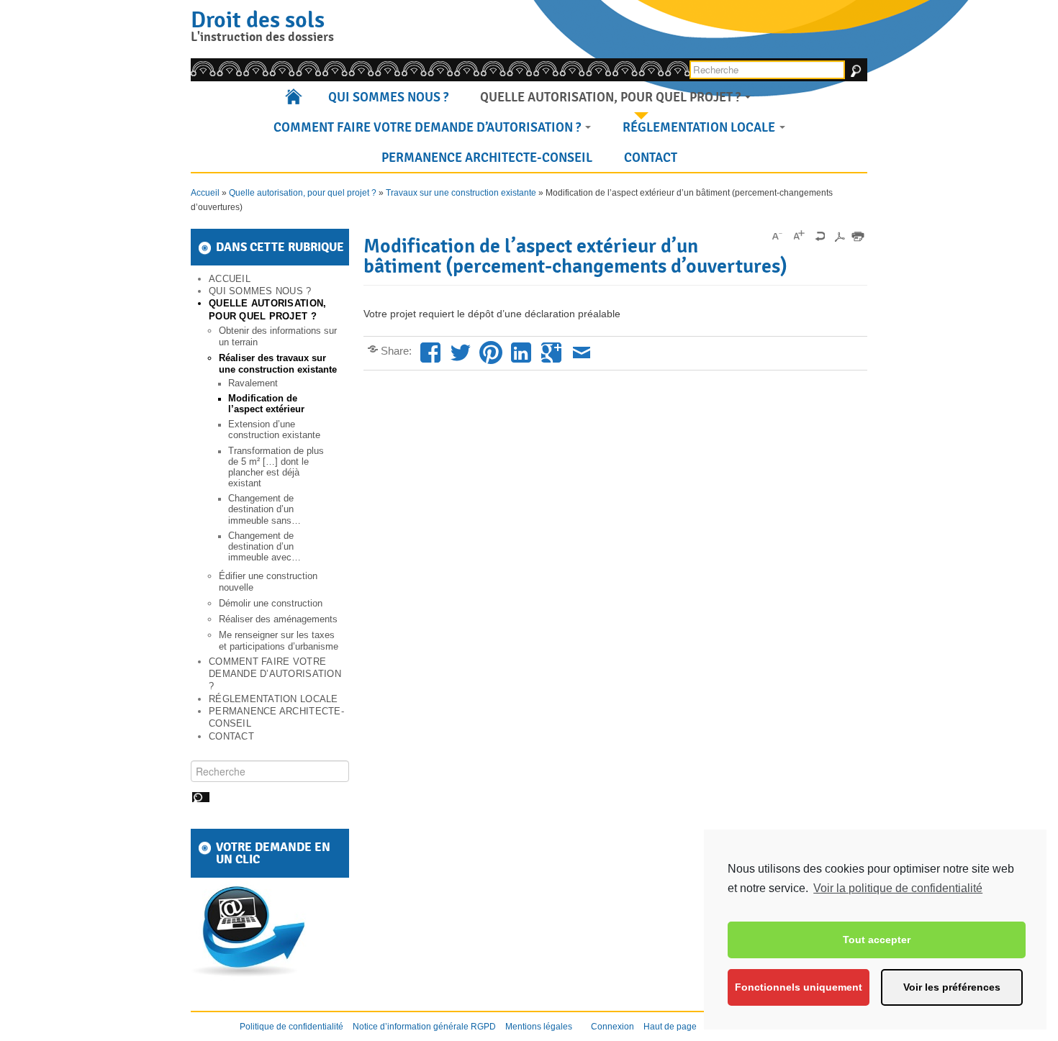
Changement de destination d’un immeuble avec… (264, 547)
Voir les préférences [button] (951, 987)
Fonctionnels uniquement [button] (798, 987)
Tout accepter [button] (876, 939)
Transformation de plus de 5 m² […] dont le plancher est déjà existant (276, 467)
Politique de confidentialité (291, 1027)
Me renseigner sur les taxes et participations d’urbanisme (278, 640)
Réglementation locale (700, 127)
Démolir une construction (270, 603)
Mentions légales (538, 1027)
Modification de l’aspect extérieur (266, 404)
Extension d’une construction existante (274, 429)
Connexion (612, 1027)
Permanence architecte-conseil (486, 157)
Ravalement (253, 383)
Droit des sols (258, 19)
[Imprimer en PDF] (839, 236)
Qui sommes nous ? (388, 97)
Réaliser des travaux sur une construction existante (278, 364)
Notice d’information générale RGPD (424, 1027)
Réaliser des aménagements (278, 619)
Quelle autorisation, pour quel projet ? (611, 97)
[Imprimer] (858, 236)
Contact (650, 157)
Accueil (295, 97)
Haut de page (670, 1027)
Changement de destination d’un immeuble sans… (264, 509)
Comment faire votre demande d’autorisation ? (428, 127)
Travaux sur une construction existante (461, 193)
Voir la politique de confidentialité (897, 888)
